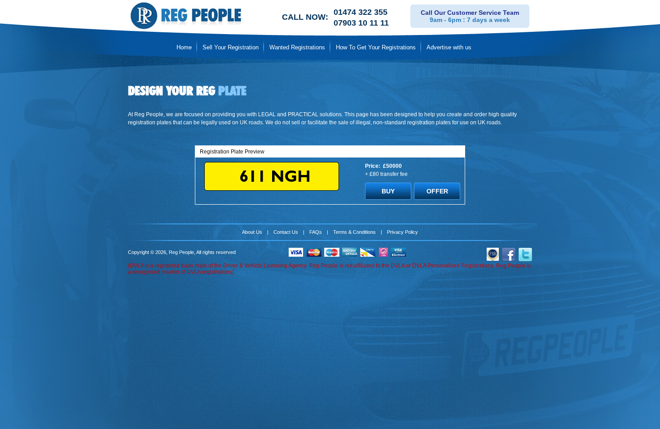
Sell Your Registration (230, 47)
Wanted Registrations (297, 47)
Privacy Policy (402, 232)
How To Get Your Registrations (376, 47)
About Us (252, 232)
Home (184, 47)
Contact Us (285, 232)
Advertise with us (449, 47)
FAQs (315, 232)
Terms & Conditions (354, 232)
